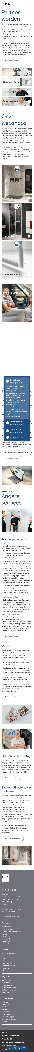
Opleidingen (10, 91)
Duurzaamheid (7, 985)
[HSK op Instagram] (5, 890)
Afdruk (4, 1032)
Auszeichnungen (7, 1012)
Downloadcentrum (8, 953)
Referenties (6, 982)
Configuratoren (11, 82)
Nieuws (4, 1009)
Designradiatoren (8, 944)
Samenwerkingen (8, 1017)
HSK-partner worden (9, 1019)
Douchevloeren (7, 926)
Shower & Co (6, 939)
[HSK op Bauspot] (15, 890)
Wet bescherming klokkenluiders (13, 1042)
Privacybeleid (7, 1039)
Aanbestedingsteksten (9, 963)
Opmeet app (10, 72)
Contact (4, 1021)
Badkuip (4, 934)
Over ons (5, 1002)
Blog (3, 958)
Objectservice (6, 980)
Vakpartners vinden (8, 965)
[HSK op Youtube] (9, 890)
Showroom (5, 1004)
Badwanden (6, 936)
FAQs (3, 970)
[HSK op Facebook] (2, 890)
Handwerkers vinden (9, 987)
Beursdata (5, 968)
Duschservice (10, 101)
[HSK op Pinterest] (12, 890)
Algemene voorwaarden (10, 1035)
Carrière (5, 1007)
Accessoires (6, 941)
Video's (4, 956)
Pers (3, 961)
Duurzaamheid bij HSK (9, 1014)
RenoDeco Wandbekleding (11, 931)
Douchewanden (7, 929)
